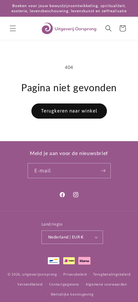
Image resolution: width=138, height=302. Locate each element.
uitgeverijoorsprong (39, 274)
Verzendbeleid (30, 284)
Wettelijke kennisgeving (72, 294)
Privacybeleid (75, 274)
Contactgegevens (64, 284)
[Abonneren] (103, 170)
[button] (13, 28)
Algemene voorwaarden (106, 284)
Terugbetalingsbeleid (111, 274)
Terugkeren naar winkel (69, 110)
